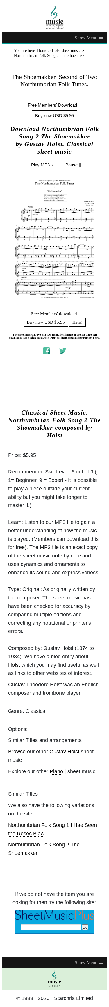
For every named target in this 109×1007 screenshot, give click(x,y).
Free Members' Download (52, 105)
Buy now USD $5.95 (54, 115)
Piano (56, 771)
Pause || (73, 164)
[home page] (54, 17)
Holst (54, 435)
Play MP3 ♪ (42, 164)
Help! (77, 322)
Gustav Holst (64, 752)
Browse (17, 752)
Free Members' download (54, 313)
